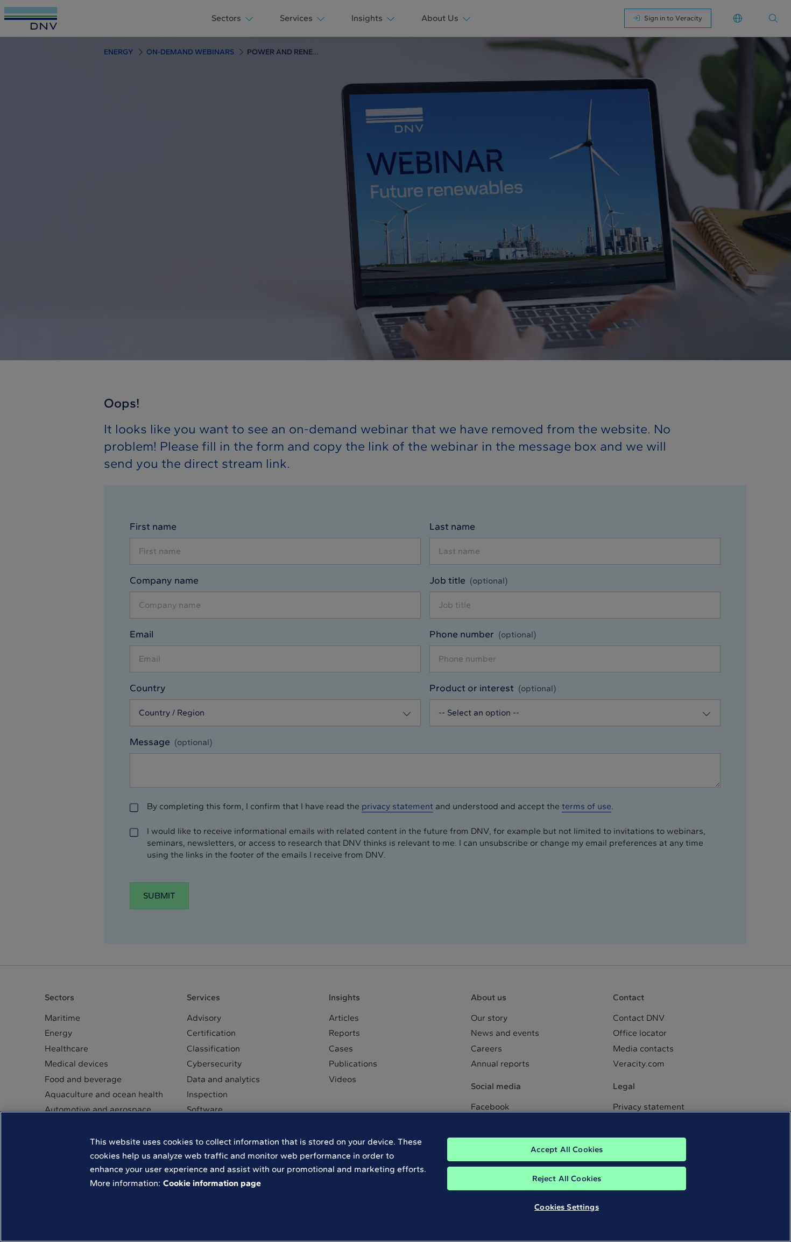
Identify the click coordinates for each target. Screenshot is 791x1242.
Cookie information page (212, 1183)
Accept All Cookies (567, 1149)
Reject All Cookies (567, 1178)
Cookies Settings (566, 1207)
